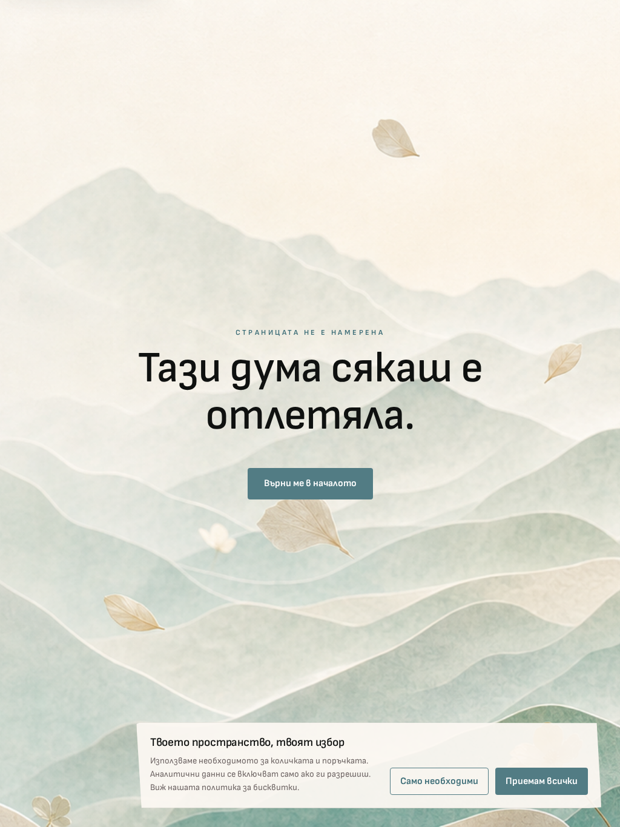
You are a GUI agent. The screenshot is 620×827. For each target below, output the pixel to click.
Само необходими (439, 781)
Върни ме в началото (310, 483)
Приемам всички (542, 781)
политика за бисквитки (249, 787)
